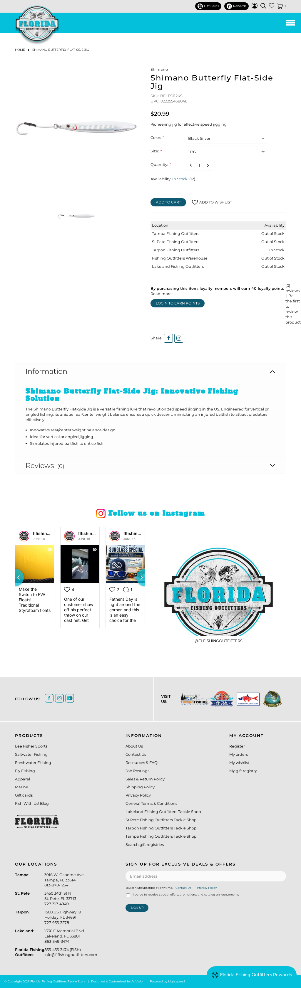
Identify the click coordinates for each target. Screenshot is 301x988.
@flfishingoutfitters (219, 641)
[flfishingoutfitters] (24, 536)
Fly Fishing (25, 771)
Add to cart (168, 202)
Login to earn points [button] (178, 303)
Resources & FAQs (142, 762)
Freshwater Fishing (33, 762)
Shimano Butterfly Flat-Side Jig (60, 50)
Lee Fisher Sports (31, 746)
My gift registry (243, 771)
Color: (156, 137)
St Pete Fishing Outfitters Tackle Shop (161, 820)
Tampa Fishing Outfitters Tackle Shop (161, 836)
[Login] (254, 7)
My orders (238, 754)
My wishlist (239, 762)
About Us (134, 746)
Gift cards (24, 795)
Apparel (22, 779)
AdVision (137, 981)
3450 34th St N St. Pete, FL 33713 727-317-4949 (60, 898)
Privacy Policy (138, 795)
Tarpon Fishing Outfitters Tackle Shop (161, 828)
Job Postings (137, 771)
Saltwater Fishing (31, 754)
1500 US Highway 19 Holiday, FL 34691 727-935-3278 (62, 917)
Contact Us (136, 754)
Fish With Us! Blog (32, 803)
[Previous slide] (15, 577)
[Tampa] (193, 699)
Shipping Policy (140, 787)
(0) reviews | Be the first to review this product (293, 303)
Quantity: (160, 164)
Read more (161, 294)
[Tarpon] (245, 699)
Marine (21, 787)
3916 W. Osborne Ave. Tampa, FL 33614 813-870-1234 (64, 880)
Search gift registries (145, 844)
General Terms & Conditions (151, 803)
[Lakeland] (269, 699)
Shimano (159, 69)
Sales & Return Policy (145, 779)
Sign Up (137, 908)
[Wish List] (271, 7)
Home (20, 50)
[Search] (263, 6)
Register (237, 746)
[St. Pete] (219, 699)
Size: (155, 151)
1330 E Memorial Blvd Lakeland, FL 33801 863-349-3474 (64, 936)
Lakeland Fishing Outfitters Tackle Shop (163, 811)
